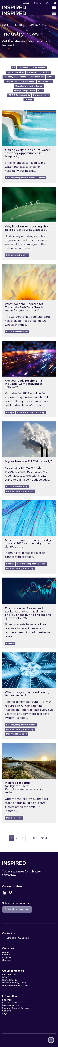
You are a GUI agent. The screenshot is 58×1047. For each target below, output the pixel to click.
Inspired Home (14, 13)
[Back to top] (51, 1040)
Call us (25, 938)
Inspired (14, 863)
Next (44, 838)
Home (5, 25)
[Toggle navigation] (54, 13)
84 (36, 838)
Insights (18, 25)
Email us (11, 938)
